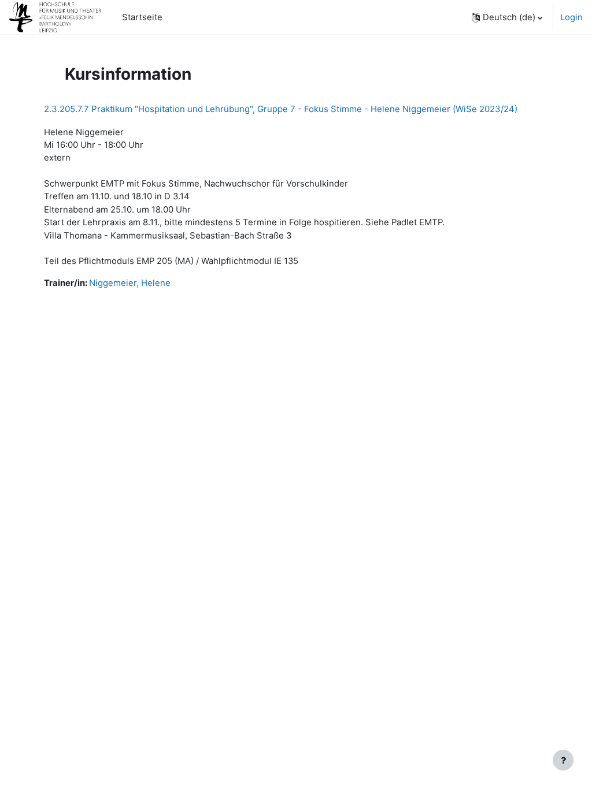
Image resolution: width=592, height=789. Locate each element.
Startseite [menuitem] (142, 17)
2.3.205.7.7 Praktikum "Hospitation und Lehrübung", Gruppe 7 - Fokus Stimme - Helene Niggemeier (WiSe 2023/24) (280, 108)
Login (571, 17)
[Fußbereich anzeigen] (563, 760)
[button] (507, 17)
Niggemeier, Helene (130, 283)
